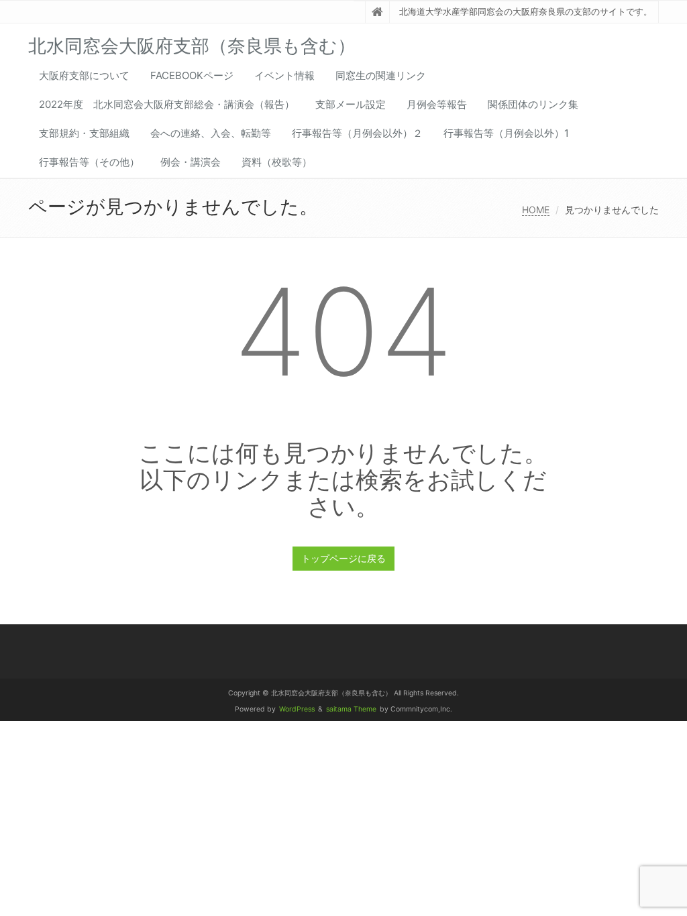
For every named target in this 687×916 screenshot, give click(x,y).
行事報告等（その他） (89, 162)
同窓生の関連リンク (380, 75)
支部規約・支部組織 (84, 133)
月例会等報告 (437, 104)
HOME (535, 209)
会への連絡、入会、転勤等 (210, 133)
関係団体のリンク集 (533, 104)
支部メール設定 (350, 104)
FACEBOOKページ (191, 75)
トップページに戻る (343, 558)
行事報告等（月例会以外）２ (357, 133)
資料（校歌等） (277, 162)
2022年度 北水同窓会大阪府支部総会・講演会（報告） (167, 104)
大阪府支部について (84, 75)
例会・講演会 (190, 162)
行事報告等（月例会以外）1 (506, 133)
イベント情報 (284, 75)
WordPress (297, 709)
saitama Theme (351, 709)
